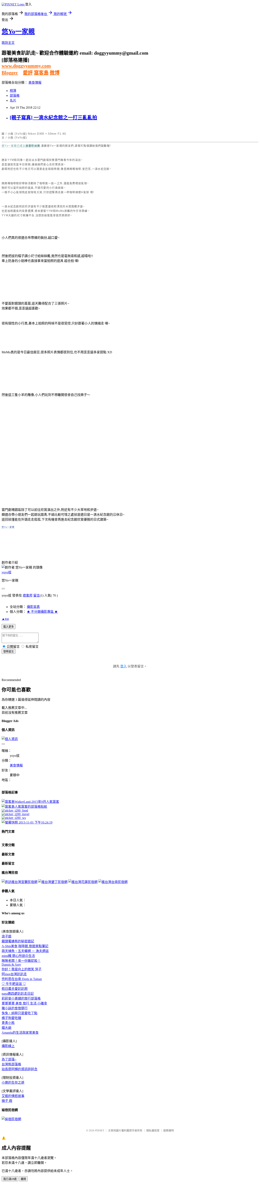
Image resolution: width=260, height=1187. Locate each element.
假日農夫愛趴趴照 (15, 988)
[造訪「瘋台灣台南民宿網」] (113, 882)
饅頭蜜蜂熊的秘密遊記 (18, 941)
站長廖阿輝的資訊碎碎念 (19, 1069)
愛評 (28, 72)
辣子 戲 (7, 1101)
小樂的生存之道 (13, 1082)
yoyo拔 (6, 572)
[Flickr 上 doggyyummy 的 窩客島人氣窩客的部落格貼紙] (24, 806)
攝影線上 (8, 1046)
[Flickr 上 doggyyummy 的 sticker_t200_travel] (15, 814)
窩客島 (41, 72)
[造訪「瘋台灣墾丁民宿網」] (52, 882)
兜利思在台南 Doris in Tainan (22, 979)
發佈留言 (8, 651)
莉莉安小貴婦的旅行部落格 (21, 998)
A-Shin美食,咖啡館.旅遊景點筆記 (25, 946)
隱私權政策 (152, 1130)
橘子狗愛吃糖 (11, 1018)
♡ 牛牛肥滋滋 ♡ (14, 984)
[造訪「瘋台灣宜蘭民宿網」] (19, 882)
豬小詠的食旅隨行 (15, 1008)
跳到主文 (8, 42)
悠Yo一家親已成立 (14, 145)
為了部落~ (9, 1059)
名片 (13, 100)
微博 (55, 72)
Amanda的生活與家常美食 (20, 1032)
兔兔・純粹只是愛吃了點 (19, 1013)
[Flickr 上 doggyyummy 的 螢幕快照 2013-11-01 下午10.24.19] (27, 822)
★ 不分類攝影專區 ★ (42, 611)
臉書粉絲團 (33, 145)
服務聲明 (168, 1130)
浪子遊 (6, 936)
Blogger (10, 72)
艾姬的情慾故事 (13, 1096)
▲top (5, 619)
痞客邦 (27, 595)
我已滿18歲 (10, 1179)
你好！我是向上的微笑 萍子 (21, 969)
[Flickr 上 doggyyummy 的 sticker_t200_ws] (14, 817)
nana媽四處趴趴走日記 (18, 993)
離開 (23, 1179)
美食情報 (34, 82)
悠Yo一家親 (18, 31)
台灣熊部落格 (11, 1064)
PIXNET (99, 1130)
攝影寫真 (33, 607)
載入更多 (8, 626)
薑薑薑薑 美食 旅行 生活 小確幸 (24, 1003)
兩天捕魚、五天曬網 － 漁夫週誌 (25, 951)
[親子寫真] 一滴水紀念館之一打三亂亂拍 (53, 117)
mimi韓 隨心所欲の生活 (18, 956)
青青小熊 (8, 1023)
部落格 (15, 95)
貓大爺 (6, 1027)
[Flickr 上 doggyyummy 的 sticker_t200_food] (15, 810)
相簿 (13, 90)
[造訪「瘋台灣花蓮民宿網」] (83, 882)
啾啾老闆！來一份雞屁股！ (21, 960)
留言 (36, 595)
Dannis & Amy (11, 964)
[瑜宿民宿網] (11, 1119)
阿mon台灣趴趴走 (14, 974)
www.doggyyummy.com (26, 65)
